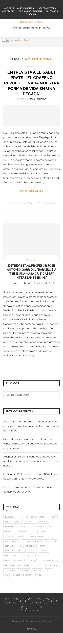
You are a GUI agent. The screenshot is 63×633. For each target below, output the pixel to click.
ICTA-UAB (9, 546)
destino (29, 522)
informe (43, 546)
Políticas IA (52, 11)
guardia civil (11, 541)
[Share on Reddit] (35, 208)
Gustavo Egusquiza (32, 541)
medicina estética (30, 556)
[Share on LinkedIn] (32, 208)
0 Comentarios (47, 203)
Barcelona (10, 517)
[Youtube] (29, 4)
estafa (52, 527)
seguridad (52, 565)
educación (24, 527)
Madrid (44, 551)
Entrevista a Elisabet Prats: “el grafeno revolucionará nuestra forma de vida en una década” (31, 83)
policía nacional (48, 560)
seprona (9, 570)
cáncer (17, 522)
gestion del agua (35, 536)
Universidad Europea (22, 575)
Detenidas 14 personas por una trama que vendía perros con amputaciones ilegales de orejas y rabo (30, 444)
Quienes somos (25, 8)
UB (6, 575)
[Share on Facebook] (21, 208)
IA (46, 541)
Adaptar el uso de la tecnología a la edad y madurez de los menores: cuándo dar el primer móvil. (31, 461)
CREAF (53, 517)
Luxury (32, 551)
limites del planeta (14, 551)
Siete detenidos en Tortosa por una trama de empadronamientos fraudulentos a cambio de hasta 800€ (31, 426)
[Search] (59, 42)
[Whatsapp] (43, 4)
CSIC (7, 522)
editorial (9, 527)
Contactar (8, 11)
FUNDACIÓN (31, 14)
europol (9, 531)
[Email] (34, 4)
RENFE (29, 565)
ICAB (54, 541)
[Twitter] (15, 4)
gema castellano (13, 536)
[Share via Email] (46, 208)
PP (6, 565)
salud (39, 565)
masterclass (11, 556)
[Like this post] (17, 208)
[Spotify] (38, 4)
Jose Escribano (38, 99)
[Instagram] (20, 4)
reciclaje (16, 565)
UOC (39, 575)
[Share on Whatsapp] (39, 208)
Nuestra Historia (46, 8)
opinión (31, 560)
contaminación (38, 517)
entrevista (39, 527)
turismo (37, 570)
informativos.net (26, 546)
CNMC (23, 517)
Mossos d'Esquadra (14, 560)
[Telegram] (47, 4)
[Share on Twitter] (25, 208)
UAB (48, 570)
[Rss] (52, 4)
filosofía (22, 531)
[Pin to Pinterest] (28, 208)
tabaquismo (23, 570)
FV (44, 531)
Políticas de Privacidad (30, 11)
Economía (42, 522)
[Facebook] (11, 4)
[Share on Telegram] (42, 208)
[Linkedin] (25, 4)
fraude (34, 531)
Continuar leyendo (31, 191)
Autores (9, 8)
